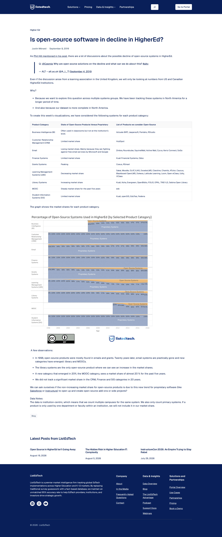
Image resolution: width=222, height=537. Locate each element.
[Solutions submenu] (79, 7)
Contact (120, 502)
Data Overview (150, 483)
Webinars (147, 513)
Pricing (172, 503)
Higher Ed (35, 30)
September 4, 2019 (81, 71)
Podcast (147, 502)
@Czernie (47, 63)
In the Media (122, 489)
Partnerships (175, 498)
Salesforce (36, 390)
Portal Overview (177, 487)
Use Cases (174, 492)
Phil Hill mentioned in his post (50, 56)
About (119, 483)
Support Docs (149, 508)
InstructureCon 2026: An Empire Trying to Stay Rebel (166, 451)
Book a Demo (176, 508)
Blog (34, 416)
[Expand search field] (154, 7)
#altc (145, 63)
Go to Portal (184, 7)
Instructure (51, 390)
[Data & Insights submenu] (114, 7)
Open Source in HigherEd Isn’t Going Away (53, 449)
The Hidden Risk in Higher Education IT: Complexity (106, 451)
